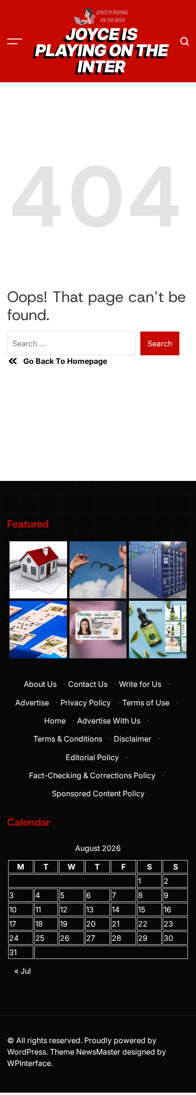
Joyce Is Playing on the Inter (101, 50)
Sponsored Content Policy (98, 793)
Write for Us (140, 684)
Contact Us (88, 684)
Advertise (32, 702)
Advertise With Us (108, 720)
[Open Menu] (14, 41)
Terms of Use (145, 702)
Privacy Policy (85, 702)
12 (64, 909)
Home (55, 720)
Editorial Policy (92, 757)
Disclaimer (132, 738)
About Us (40, 684)
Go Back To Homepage (65, 361)
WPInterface (29, 1063)
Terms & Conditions (67, 738)
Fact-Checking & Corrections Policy (92, 775)
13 (90, 909)
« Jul (22, 971)
